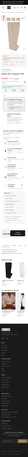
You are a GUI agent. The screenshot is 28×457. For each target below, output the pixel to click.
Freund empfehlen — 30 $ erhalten (9, 417)
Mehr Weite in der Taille (10, 213)
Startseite (3, 12)
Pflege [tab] (20, 245)
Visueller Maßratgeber (6, 377)
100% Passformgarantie (7, 428)
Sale (2, 355)
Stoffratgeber (4, 398)
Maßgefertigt (4, 364)
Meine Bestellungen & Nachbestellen (10, 412)
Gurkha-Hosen (5, 347)
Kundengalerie (5, 406)
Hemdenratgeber (5, 382)
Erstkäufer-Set (4, 423)
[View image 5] (23, 18)
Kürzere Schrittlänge (9, 210)
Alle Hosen (4, 345)
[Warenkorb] (24, 7)
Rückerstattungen (16, 454)
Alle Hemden (4, 350)
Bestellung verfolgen (6, 414)
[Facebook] (6, 338)
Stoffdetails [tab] (14, 245)
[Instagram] (3, 338)
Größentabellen (5, 387)
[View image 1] (4, 18)
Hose (8, 12)
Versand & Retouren (6, 366)
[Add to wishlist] (24, 82)
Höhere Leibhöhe (8, 198)
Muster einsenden (5, 384)
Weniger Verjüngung (9, 204)
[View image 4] (18, 18)
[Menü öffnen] (3, 7)
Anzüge (3, 352)
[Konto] (18, 7)
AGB (10, 454)
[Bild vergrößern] (24, 49)
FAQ (2, 368)
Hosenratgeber (5, 380)
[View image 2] (8, 18)
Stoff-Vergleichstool (6, 401)
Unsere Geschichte (6, 361)
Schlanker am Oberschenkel (11, 195)
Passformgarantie (5, 403)
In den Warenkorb (18, 233)
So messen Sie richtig (6, 426)
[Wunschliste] (21, 7)
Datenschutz (4, 454)
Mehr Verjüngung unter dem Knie (12, 201)
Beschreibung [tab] (6, 245)
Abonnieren (23, 441)
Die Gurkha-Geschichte (7, 396)
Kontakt (3, 371)
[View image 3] (13, 18)
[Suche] (14, 7)
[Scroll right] (25, 272)
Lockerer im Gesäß (9, 207)
